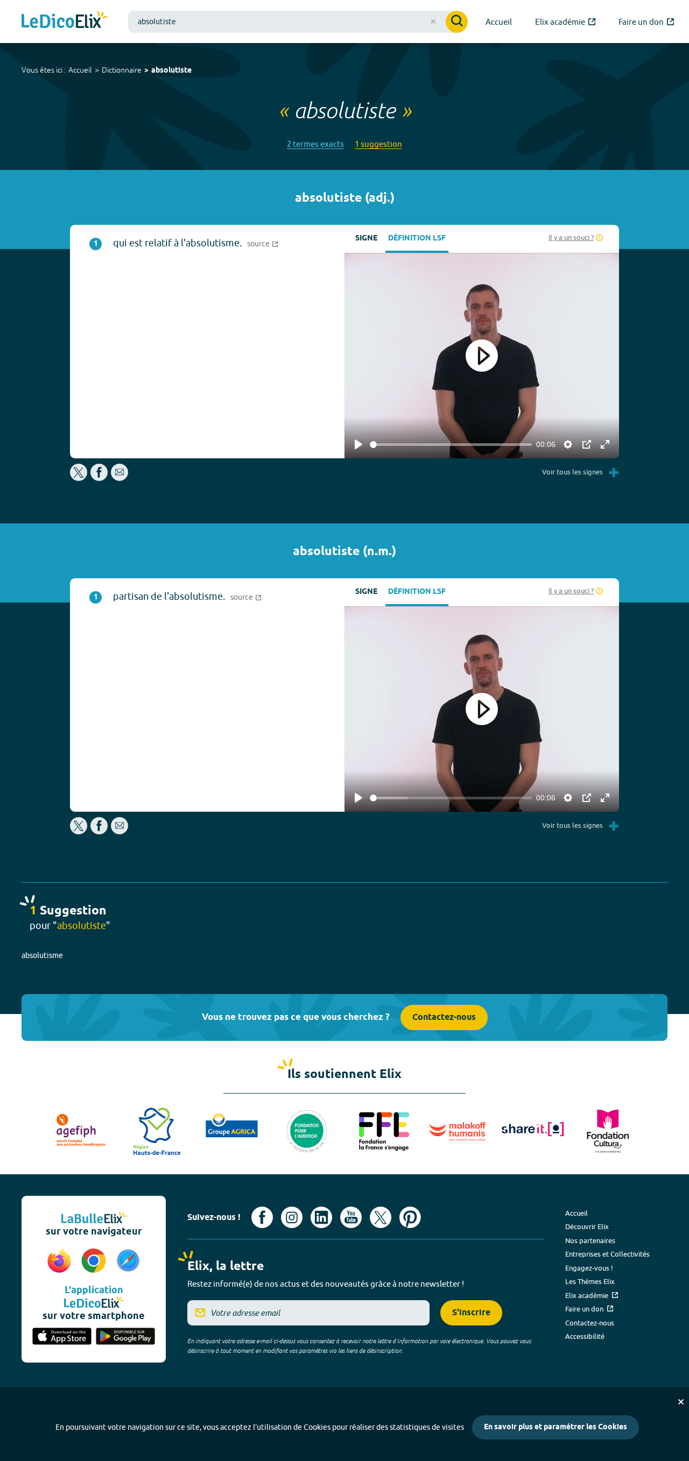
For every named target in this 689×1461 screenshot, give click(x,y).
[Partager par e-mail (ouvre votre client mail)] (119, 478)
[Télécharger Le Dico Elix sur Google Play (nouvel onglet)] (125, 1337)
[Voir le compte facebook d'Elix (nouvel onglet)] (262, 1217)
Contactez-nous (444, 1017)
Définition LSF (417, 238)
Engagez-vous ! (589, 1268)
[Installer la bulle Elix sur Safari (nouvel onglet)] (128, 1261)
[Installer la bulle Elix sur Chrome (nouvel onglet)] (95, 1261)
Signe (366, 238)
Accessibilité (584, 1336)
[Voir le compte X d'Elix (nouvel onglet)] (380, 1217)
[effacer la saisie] (433, 21)
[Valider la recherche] (457, 22)
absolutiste (171, 71)
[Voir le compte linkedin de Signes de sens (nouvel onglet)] (321, 1217)
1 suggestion (378, 143)
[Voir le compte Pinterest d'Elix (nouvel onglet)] (410, 1217)
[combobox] (298, 22)
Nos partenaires (590, 1240)
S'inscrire (471, 1312)
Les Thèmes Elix (590, 1281)
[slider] (451, 444)
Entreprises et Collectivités (607, 1254)
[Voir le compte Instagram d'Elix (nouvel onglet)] (292, 1217)
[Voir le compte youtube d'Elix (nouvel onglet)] (351, 1217)
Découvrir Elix (587, 1226)
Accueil (80, 70)
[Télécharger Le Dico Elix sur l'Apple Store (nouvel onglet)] (62, 1337)
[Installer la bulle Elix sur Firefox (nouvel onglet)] (61, 1261)
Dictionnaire (122, 70)
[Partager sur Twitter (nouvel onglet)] (79, 478)
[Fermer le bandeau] (681, 1402)
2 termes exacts (315, 143)
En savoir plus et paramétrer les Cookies (555, 1427)
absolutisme (42, 955)
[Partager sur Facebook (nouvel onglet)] (99, 478)
